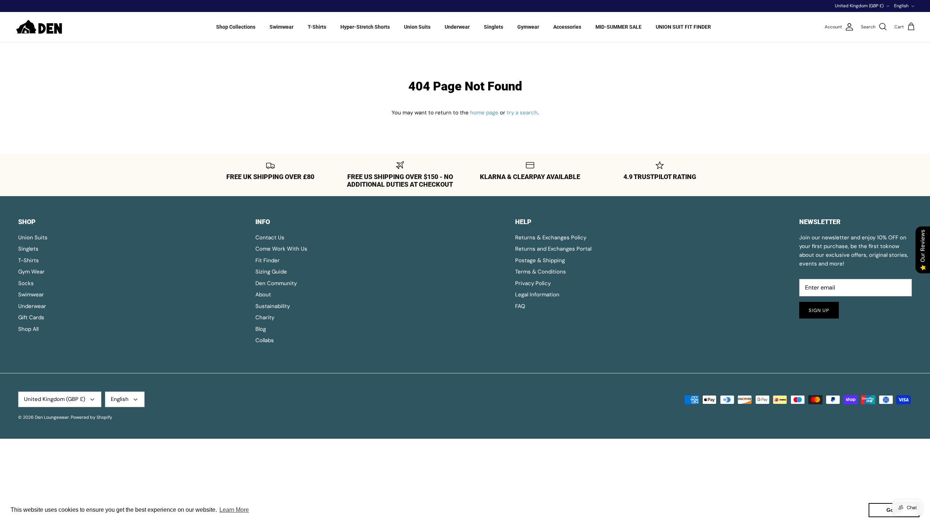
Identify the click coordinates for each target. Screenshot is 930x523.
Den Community (276, 283)
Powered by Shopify (91, 417)
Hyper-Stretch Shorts (365, 27)
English (901, 6)
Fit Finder (267, 260)
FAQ (520, 306)
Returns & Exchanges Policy (550, 237)
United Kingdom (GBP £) (859, 6)
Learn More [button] (234, 510)
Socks (26, 283)
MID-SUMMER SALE (618, 27)
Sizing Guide (271, 271)
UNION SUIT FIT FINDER (683, 27)
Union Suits (417, 27)
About (263, 294)
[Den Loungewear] (40, 27)
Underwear (457, 27)
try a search (522, 112)
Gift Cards (31, 317)
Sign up (819, 310)
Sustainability (272, 306)
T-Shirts (317, 27)
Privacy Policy (533, 283)
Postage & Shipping (540, 260)
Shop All (28, 329)
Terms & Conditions (540, 271)
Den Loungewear (52, 417)
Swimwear (282, 27)
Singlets (493, 27)
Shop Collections (235, 27)
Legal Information (537, 294)
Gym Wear (31, 271)
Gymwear (528, 27)
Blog (260, 329)
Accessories (567, 27)
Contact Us (269, 237)
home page (484, 112)
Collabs (264, 340)
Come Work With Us (281, 248)
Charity (264, 317)
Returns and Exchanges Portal (553, 248)
